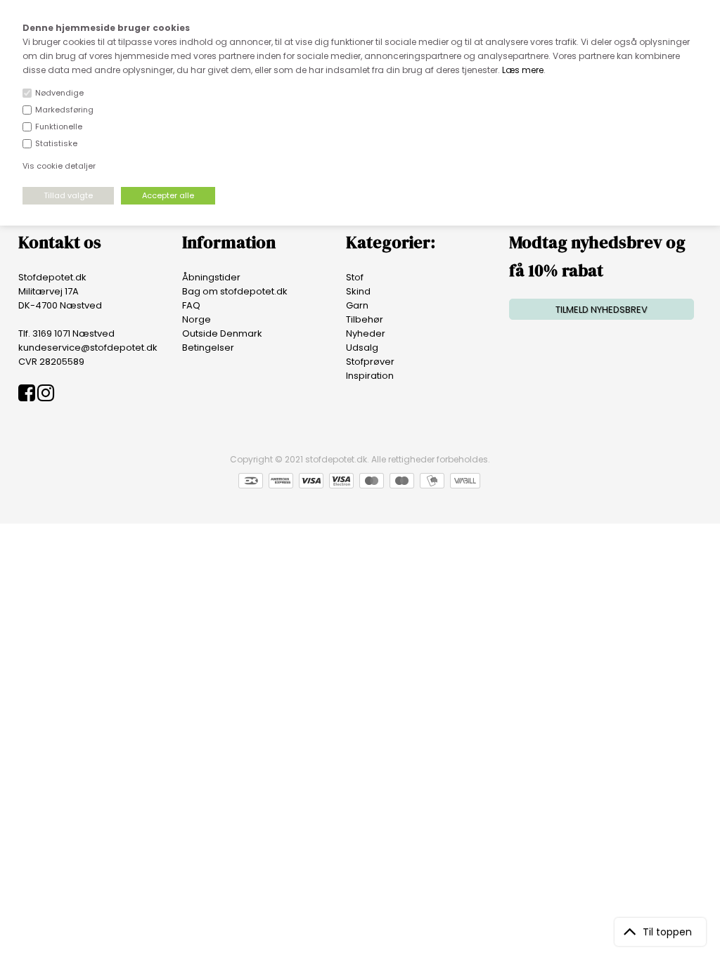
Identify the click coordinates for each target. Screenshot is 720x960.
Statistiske (56, 143)
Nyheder (365, 333)
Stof (355, 277)
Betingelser (208, 347)
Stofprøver (370, 361)
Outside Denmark (222, 333)
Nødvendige (59, 92)
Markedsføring (64, 109)
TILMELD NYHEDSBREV (601, 309)
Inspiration (370, 375)
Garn (357, 305)
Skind (358, 291)
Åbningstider (211, 277)
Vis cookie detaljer (59, 165)
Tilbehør (364, 319)
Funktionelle (58, 126)
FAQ (191, 305)
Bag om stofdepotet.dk (235, 291)
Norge (196, 319)
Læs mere (523, 70)
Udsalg (362, 347)
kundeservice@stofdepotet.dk (88, 347)
